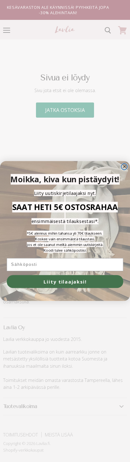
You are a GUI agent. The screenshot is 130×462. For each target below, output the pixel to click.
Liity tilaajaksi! (65, 281)
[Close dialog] (124, 167)
